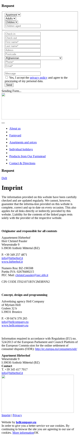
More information (23, 432)
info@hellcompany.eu (15, 322)
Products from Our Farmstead (27, 156)
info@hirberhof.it (12, 258)
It (6, 178)
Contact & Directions (22, 163)
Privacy (17, 415)
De (3, 178)
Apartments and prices (23, 142)
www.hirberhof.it (12, 261)
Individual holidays (21, 149)
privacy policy (38, 77)
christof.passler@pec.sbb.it (31, 275)
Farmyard (15, 135)
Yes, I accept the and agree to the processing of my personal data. (36, 79)
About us (15, 128)
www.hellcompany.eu (15, 325)
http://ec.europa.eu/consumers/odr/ (56, 349)
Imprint (6, 415)
